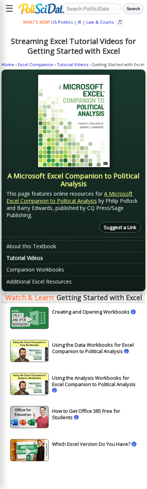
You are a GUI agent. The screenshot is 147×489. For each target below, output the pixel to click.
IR (79, 22)
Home (8, 64)
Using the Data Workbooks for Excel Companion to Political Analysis (93, 347)
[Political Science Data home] (39, 8)
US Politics (62, 22)
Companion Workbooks (35, 269)
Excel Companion (36, 64)
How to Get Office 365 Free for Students (86, 414)
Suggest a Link (120, 227)
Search (133, 8)
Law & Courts (99, 22)
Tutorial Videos (72, 64)
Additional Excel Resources (39, 281)
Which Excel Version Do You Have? (91, 444)
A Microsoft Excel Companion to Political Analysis (69, 197)
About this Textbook (31, 246)
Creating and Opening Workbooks (91, 311)
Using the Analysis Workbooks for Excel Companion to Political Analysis (94, 380)
